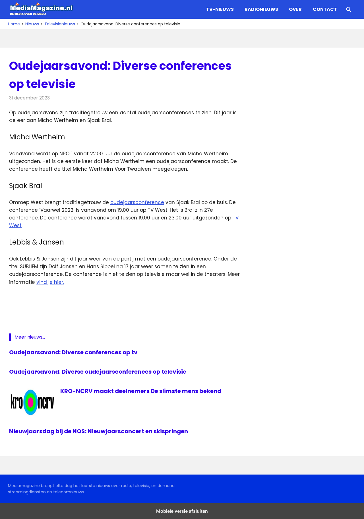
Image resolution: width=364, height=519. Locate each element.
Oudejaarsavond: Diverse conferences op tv (73, 352)
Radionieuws (261, 9)
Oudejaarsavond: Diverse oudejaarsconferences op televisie (97, 372)
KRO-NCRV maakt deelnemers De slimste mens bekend (140, 391)
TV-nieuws (220, 9)
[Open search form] (348, 8)
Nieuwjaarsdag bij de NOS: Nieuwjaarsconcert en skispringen (98, 431)
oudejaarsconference (137, 202)
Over (295, 9)
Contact (325, 9)
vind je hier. (50, 282)
